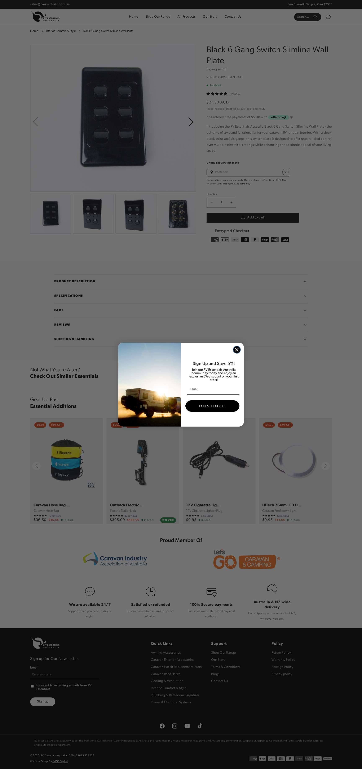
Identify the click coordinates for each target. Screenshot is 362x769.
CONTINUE (212, 406)
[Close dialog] (236, 349)
